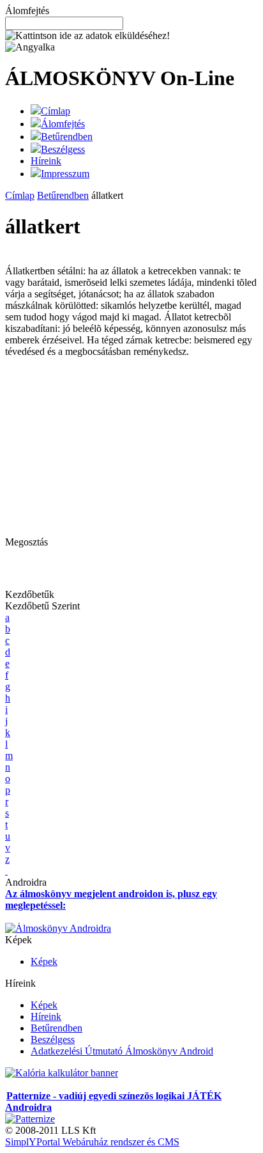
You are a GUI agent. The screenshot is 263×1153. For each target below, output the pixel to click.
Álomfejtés (63, 123)
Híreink (46, 160)
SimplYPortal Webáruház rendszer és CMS (92, 1141)
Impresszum (65, 173)
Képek (44, 961)
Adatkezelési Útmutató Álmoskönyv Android (122, 1051)
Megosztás (26, 542)
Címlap (55, 111)
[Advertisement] (112, 447)
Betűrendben (67, 136)
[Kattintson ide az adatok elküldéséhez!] (87, 36)
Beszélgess (63, 149)
